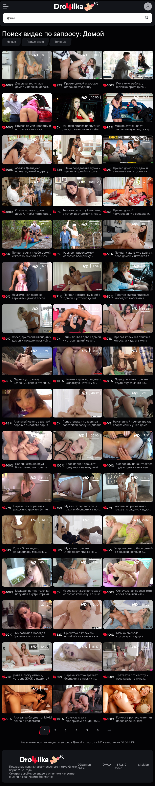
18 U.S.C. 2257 (121, 766)
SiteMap (143, 764)
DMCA (107, 764)
